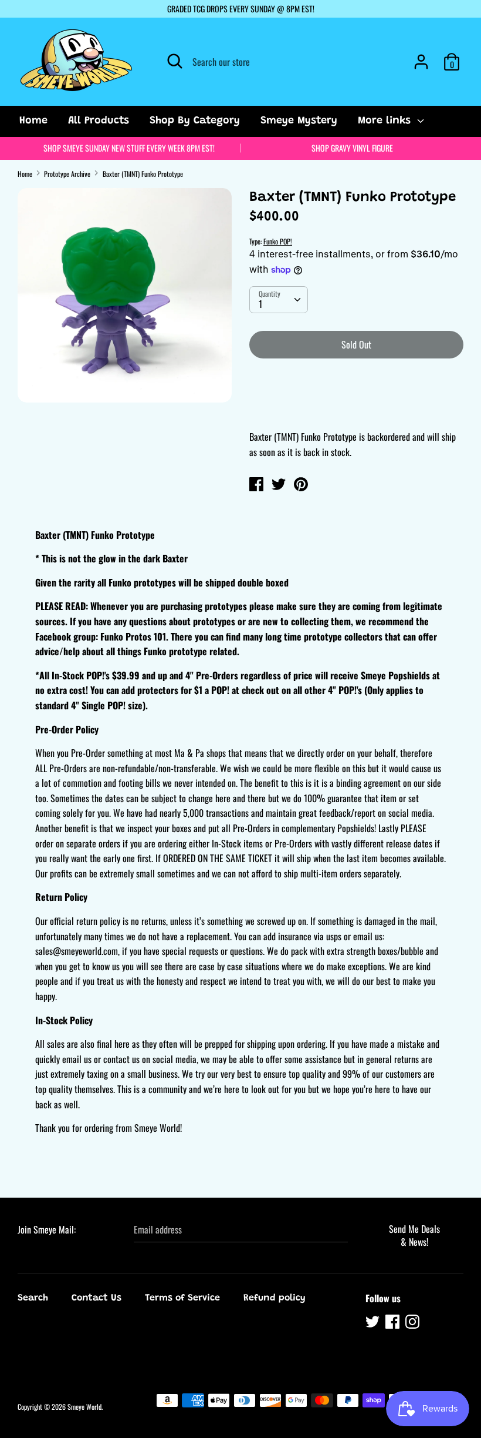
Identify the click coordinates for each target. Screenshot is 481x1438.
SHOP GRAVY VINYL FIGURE (352, 148)
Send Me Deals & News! (414, 1235)
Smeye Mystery (298, 121)
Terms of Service (182, 1298)
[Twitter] (373, 1323)
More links (386, 121)
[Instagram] (413, 1323)
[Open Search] (175, 61)
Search (33, 1298)
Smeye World (84, 1407)
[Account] (421, 57)
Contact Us (96, 1298)
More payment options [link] (356, 408)
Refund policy (274, 1298)
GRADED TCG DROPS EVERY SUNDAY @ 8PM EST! (240, 8)
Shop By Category (195, 121)
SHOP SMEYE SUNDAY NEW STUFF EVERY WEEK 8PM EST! (129, 148)
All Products (98, 121)
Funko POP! (277, 241)
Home (33, 121)
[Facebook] (393, 1323)
